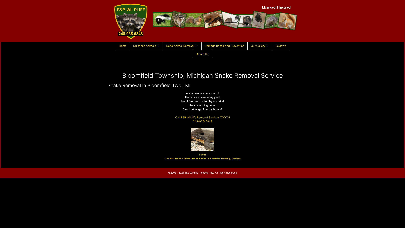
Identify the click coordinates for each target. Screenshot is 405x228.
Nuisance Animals (144, 46)
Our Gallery (258, 46)
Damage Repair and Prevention (224, 46)
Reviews (280, 46)
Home (123, 46)
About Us (202, 54)
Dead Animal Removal (180, 46)
